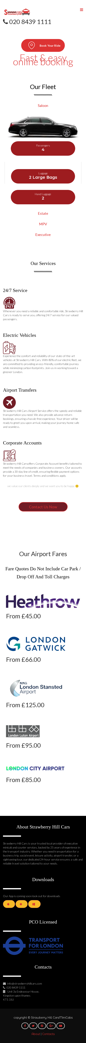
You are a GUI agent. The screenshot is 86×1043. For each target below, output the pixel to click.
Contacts (48, 1034)
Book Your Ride (50, 45)
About (35, 1034)
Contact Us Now (43, 506)
